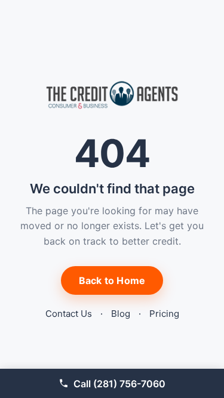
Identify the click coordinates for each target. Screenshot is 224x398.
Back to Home (112, 280)
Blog (120, 313)
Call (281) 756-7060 (119, 384)
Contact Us (68, 313)
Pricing (164, 313)
